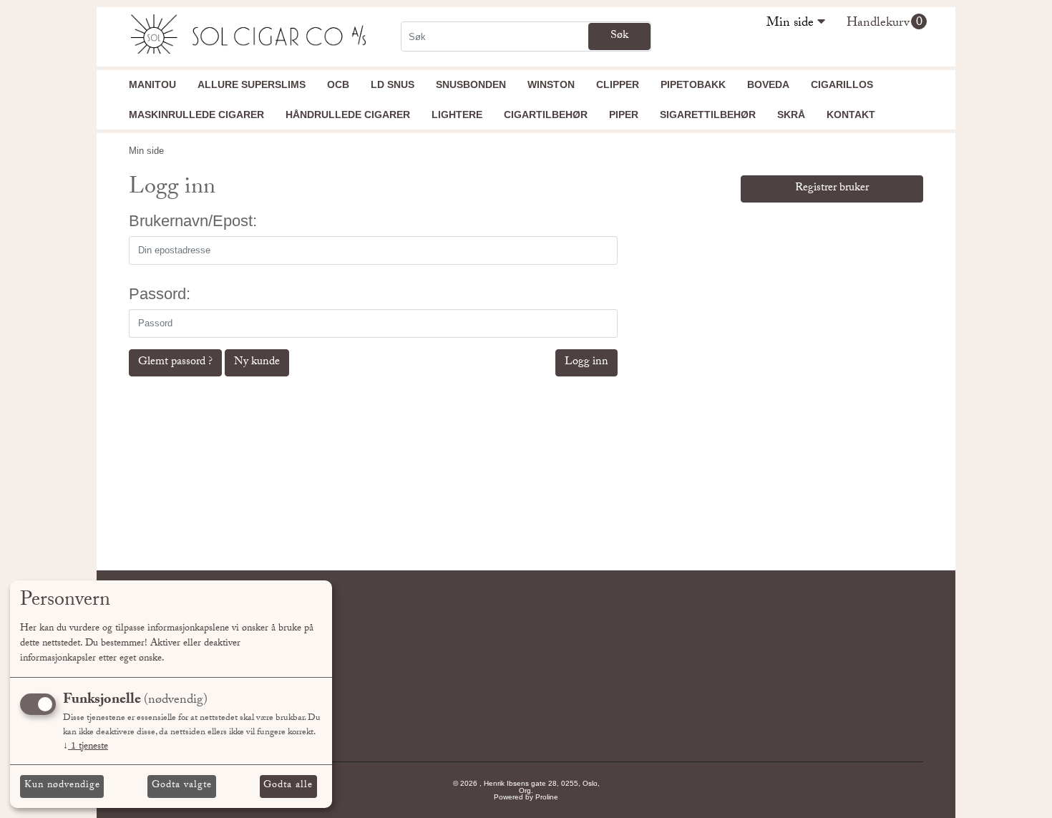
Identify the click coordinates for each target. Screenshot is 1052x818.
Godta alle (288, 785)
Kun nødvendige (62, 785)
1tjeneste (85, 747)
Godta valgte (182, 785)
